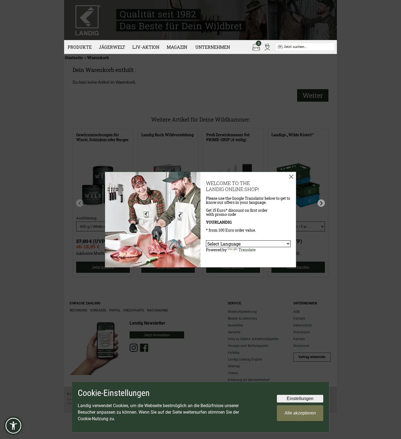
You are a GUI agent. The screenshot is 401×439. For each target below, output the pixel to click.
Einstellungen (300, 398)
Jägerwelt (112, 47)
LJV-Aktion (145, 47)
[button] (13, 426)
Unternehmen (212, 47)
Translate (247, 249)
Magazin (177, 47)
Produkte (80, 47)
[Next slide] (321, 203)
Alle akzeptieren (300, 413)
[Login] (267, 46)
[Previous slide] (79, 203)
